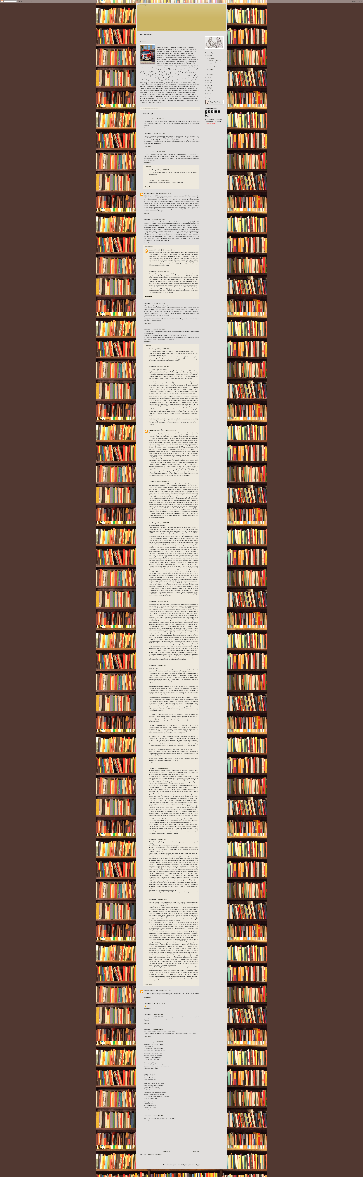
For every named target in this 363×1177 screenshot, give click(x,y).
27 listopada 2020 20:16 (164, 990)
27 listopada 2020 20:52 (169, 430)
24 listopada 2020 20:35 (163, 180)
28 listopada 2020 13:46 (163, 523)
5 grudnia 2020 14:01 (162, 839)
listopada (211, 58)
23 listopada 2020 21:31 (163, 170)
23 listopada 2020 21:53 (158, 219)
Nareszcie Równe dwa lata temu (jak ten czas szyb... (215, 61)
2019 (208, 78)
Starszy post (196, 1151)
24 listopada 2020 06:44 (169, 250)
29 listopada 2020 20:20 (158, 1003)
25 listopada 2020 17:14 (163, 271)
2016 (208, 85)
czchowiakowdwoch (210, 123)
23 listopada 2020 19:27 (158, 152)
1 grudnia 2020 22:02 (157, 1116)
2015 (208, 88)
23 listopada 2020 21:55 (158, 303)
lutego (210, 74)
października (212, 67)
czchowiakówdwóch (150, 193)
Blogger (197, 1165)
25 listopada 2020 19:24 (163, 349)
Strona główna (166, 1151)
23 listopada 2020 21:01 (164, 193)
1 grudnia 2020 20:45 (157, 1014)
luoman (178, 1165)
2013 (208, 93)
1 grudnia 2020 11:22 (162, 665)
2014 (208, 90)
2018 (208, 80)
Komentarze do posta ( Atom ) (155, 1154)
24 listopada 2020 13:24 (158, 329)
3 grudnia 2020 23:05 (162, 768)
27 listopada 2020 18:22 (163, 366)
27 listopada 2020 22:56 (163, 481)
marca (210, 72)
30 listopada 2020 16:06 (163, 601)
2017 (208, 83)
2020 (208, 56)
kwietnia (211, 69)
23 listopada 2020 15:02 (158, 133)
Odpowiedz (147, 128)
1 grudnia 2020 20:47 (157, 1029)
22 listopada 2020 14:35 (158, 119)
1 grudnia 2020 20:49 (157, 1042)
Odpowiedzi (149, 166)
